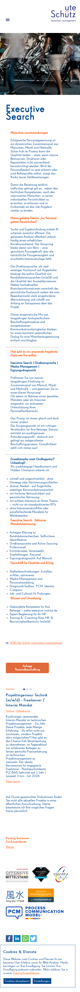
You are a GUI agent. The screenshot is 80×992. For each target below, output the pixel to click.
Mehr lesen (13, 781)
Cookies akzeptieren (17, 981)
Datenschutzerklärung (26, 973)
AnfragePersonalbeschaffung (27, 668)
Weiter (10, 847)
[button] (9, 938)
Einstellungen (42, 981)
